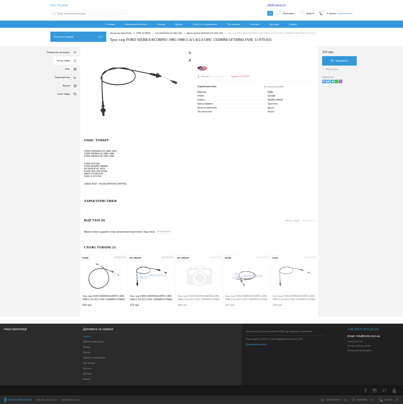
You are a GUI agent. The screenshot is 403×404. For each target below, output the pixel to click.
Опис (67, 69)
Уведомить (341, 60)
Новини (293, 24)
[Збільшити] (139, 89)
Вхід (52, 5)
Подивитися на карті (256, 344)
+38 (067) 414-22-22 (362, 329)
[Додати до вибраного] (190, 53)
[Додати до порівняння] (190, 60)
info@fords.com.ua (368, 336)
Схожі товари (63, 94)
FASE (270, 92)
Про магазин (233, 24)
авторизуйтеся (163, 231)
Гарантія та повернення (205, 24)
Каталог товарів (64, 36)
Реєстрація (62, 5)
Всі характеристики (274, 86)
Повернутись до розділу (58, 52)
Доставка (274, 24)
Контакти (255, 24)
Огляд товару (63, 60)
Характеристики (62, 77)
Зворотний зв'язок (20, 399)
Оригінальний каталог (136, 24)
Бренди (161, 24)
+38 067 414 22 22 (276, 5)
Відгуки (178, 24)
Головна (110, 24)
